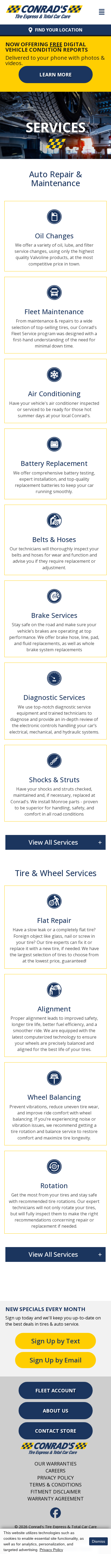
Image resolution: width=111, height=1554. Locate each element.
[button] (56, 74)
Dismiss (98, 1541)
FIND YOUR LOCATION (58, 30)
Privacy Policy (51, 1550)
